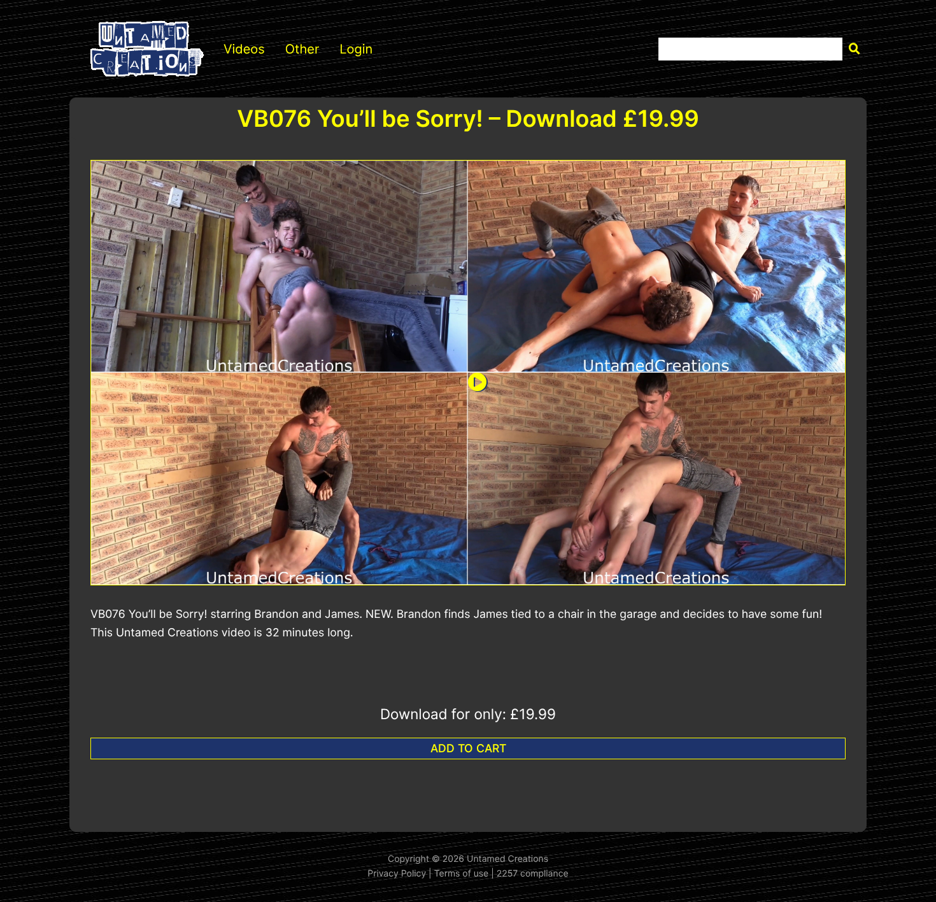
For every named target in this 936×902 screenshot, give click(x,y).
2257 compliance (533, 873)
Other (302, 49)
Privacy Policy (396, 873)
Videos (244, 49)
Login (355, 49)
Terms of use (461, 873)
